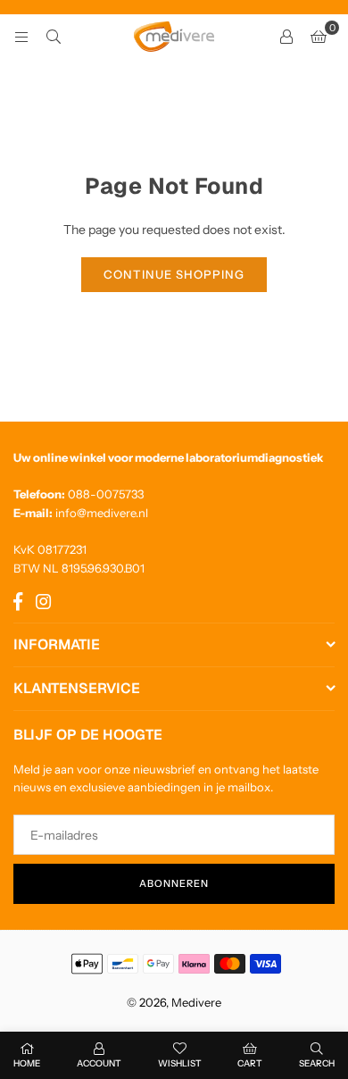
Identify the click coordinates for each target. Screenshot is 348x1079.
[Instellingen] (286, 37)
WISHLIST (180, 1063)
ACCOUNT (99, 1063)
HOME (26, 1063)
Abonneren (174, 883)
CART (249, 1063)
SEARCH (317, 1063)
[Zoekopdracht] (53, 37)
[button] (318, 37)
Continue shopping (174, 274)
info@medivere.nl (101, 513)
